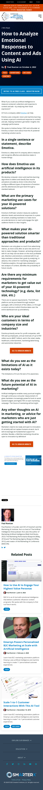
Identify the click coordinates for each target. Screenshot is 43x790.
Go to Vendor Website (21, 351)
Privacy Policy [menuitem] (26, 780)
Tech (5, 73)
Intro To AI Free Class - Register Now (22, 91)
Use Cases (26, 73)
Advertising (15, 73)
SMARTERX (10, 2)
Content (6, 76)
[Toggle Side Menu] (40, 16)
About (20, 758)
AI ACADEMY (21, 2)
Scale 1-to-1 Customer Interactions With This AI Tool (21, 704)
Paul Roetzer (13, 67)
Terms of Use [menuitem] (15, 780)
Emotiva (24, 113)
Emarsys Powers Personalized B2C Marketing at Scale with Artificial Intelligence (21, 645)
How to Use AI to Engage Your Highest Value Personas (21, 586)
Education (20, 749)
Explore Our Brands (20, 740)
